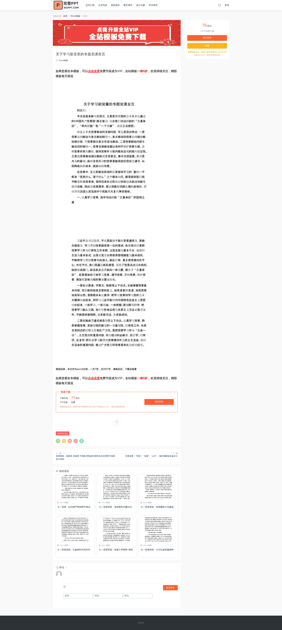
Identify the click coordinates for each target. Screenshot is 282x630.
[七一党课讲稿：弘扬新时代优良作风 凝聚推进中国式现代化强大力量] (75, 529)
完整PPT (66, 5)
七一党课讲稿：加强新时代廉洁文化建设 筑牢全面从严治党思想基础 (116, 507)
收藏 (207, 46)
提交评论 (170, 588)
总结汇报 (90, 5)
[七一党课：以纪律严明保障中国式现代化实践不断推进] (75, 487)
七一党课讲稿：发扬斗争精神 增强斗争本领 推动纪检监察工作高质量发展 (116, 550)
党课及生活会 (62, 433)
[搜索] (219, 5)
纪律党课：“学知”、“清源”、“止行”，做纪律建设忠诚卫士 (151, 456)
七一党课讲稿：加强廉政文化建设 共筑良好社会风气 (157, 507)
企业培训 (102, 5)
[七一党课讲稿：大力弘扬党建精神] (158, 529)
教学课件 (128, 5)
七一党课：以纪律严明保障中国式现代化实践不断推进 (75, 507)
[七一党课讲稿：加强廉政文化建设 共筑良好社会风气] (158, 487)
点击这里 (94, 71)
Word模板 (63, 61)
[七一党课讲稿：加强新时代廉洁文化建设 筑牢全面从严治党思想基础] (116, 487)
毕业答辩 (153, 5)
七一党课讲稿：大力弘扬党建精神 (157, 550)
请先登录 (159, 402)
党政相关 (115, 5)
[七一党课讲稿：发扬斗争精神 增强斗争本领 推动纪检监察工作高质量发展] (116, 529)
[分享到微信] (58, 441)
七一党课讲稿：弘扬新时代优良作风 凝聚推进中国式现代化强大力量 (75, 550)
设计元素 (140, 5)
